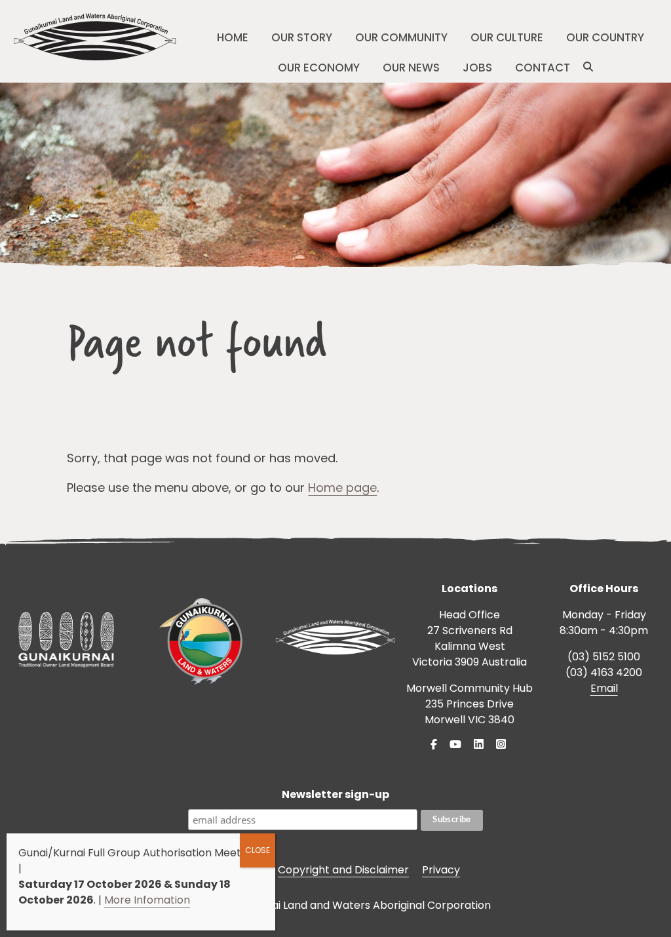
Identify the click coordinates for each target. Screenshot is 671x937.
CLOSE (257, 850)
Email (604, 688)
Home (232, 37)
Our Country (605, 37)
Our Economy (319, 67)
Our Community (401, 37)
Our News (411, 67)
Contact (542, 67)
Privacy (441, 869)
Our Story (301, 37)
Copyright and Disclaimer (343, 869)
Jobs (477, 67)
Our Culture (506, 37)
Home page (342, 487)
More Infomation (147, 899)
